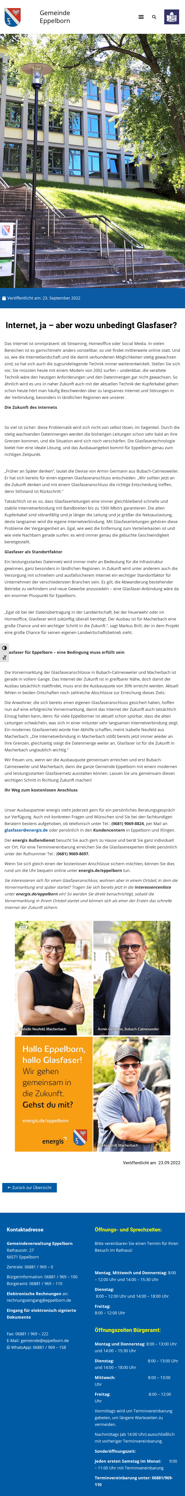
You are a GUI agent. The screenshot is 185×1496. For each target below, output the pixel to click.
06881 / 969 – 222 (31, 1333)
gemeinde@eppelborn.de (45, 1340)
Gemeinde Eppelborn (55, 16)
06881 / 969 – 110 (45, 1283)
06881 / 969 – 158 (49, 1347)
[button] (141, 17)
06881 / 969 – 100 (60, 1276)
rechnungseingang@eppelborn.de (39, 1300)
